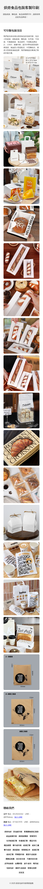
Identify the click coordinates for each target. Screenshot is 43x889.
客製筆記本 (26, 850)
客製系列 (33, 836)
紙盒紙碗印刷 (11, 836)
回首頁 (21, 872)
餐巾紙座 (7, 850)
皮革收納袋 (9, 863)
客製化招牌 (32, 868)
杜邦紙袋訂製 (12, 841)
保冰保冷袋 (20, 859)
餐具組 (35, 863)
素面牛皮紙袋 (31, 854)
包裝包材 (10, 868)
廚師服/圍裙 (23, 836)
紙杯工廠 (35, 845)
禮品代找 (32, 841)
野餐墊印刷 (19, 854)
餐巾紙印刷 (17, 845)
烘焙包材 (8, 832)
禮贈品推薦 (10, 859)
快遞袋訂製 (23, 841)
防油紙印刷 (17, 832)
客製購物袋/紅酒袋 (31, 832)
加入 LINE (18, 817)
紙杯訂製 (10, 854)
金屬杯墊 (18, 863)
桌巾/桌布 (27, 863)
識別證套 (16, 850)
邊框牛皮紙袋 (20, 868)
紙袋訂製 (26, 845)
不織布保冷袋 (32, 859)
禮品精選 (7, 845)
